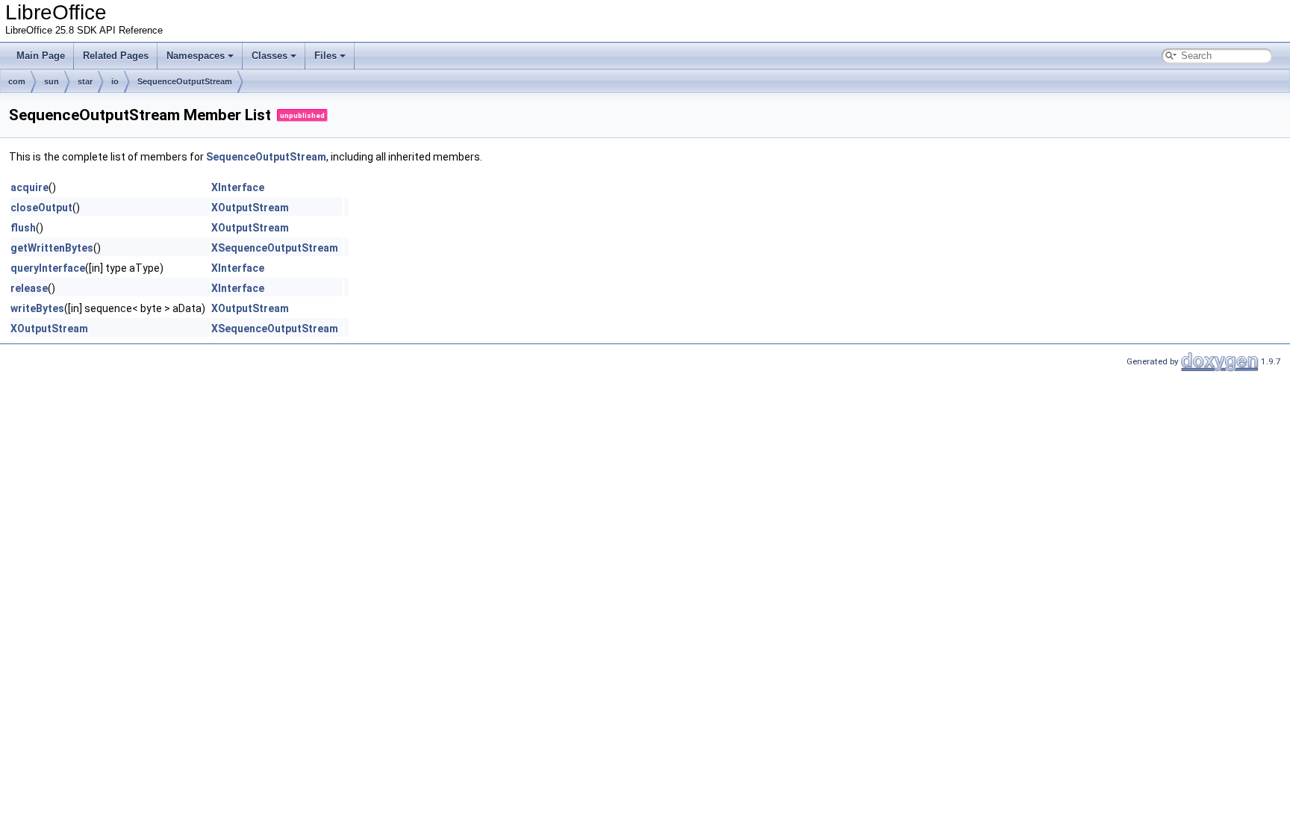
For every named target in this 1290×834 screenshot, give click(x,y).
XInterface (237, 187)
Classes (269, 55)
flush (23, 228)
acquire (29, 187)
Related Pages (116, 55)
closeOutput (41, 208)
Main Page (40, 55)
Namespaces (195, 55)
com (16, 81)
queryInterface (47, 268)
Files (325, 55)
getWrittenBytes (51, 248)
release (29, 288)
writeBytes (37, 308)
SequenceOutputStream (184, 81)
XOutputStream (250, 208)
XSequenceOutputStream (274, 248)
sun (51, 81)
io (115, 81)
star (85, 81)
